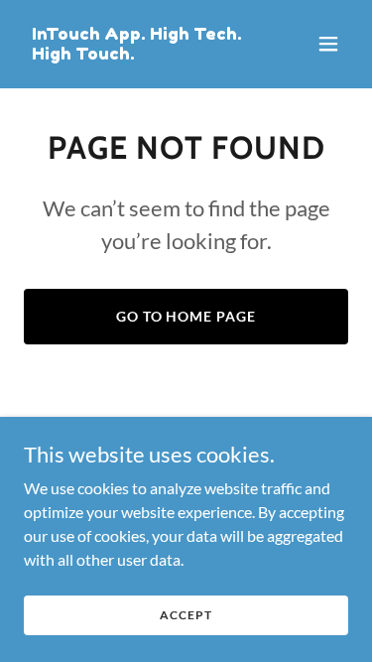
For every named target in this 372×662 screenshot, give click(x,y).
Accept (185, 614)
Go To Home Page (186, 316)
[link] (137, 53)
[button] (328, 44)
